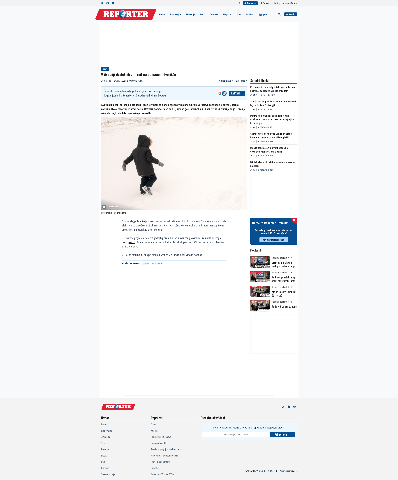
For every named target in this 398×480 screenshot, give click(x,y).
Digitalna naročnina (286, 3)
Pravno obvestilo (159, 443)
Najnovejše (175, 14)
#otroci (160, 263)
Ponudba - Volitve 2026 (162, 474)
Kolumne (213, 14)
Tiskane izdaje (263, 14)
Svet (202, 14)
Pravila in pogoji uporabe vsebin (166, 449)
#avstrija (145, 263)
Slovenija (190, 14)
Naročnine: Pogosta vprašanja (165, 455)
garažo (131, 242)
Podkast (250, 14)
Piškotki (155, 468)
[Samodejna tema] (239, 3)
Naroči (292, 14)
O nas (153, 424)
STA (105, 81)
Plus (238, 14)
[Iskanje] (279, 14)
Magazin (227, 14)
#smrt (153, 263)
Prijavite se (281, 434)
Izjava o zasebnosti (160, 461)
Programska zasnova (161, 436)
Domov (162, 14)
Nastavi (235, 93)
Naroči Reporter (275, 240)
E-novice (251, 3)
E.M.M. (255, 95)
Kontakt (154, 430)
